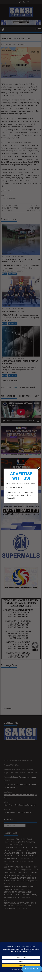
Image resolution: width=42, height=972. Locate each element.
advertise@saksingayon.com (23, 483)
